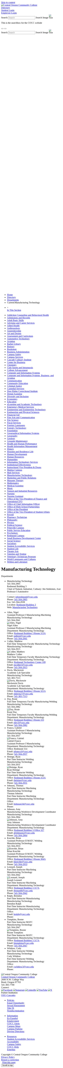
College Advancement (17, 370)
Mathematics (13, 483)
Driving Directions (15, 1031)
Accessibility (13, 1041)
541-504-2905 (20, 599)
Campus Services (15, 357)
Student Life (12, 548)
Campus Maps (13, 1026)
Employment (13, 1021)
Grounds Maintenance (17, 441)
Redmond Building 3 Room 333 (29, 720)
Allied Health (13, 325)
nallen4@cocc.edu (22, 636)
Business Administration (18, 352)
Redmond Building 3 (26, 604)
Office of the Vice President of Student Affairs (28, 512)
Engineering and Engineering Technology (26, 409)
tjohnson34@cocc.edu (24, 804)
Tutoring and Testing (16, 554)
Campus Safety (14, 354)
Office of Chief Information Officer (23, 504)
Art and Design (14, 333)
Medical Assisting (15, 485)
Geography (12, 436)
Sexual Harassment (16, 1005)
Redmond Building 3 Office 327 (29, 830)
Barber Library (14, 344)
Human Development (17, 454)
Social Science (14, 541)
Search (4, 17)
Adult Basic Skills (15, 320)
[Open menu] (5, 28)
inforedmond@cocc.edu (26, 597)
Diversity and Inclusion (18, 396)
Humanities (12, 459)
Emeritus (11, 1049)
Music (10, 488)
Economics (12, 399)
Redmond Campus (15, 535)
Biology (11, 346)
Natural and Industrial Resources (22, 491)
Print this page (9, 1062)
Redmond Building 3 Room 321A (30, 691)
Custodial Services (15, 388)
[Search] (2, 28)
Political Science (14, 525)
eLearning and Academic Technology (24, 404)
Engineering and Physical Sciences (23, 412)
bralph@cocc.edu (22, 914)
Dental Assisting (14, 394)
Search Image (42, 17)
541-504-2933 (20, 864)
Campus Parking (14, 1029)
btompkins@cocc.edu (24, 943)
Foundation (12, 430)
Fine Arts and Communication (21, 417)
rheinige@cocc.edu (23, 780)
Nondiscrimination (15, 1011)
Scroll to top (7, 1065)
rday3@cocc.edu (21, 722)
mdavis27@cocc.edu (23, 693)
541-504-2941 (20, 638)
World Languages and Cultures (21, 559)
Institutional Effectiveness (19, 464)
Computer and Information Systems (23, 373)
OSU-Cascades (8, 995)
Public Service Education (18, 530)
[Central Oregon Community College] (19, 5)
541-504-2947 (20, 945)
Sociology (11, 543)
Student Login (7, 10)
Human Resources (15, 457)
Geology (11, 438)
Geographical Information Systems (23, 433)
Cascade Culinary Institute (19, 359)
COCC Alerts (13, 1023)
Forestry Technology (16, 428)
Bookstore (12, 349)
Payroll (10, 514)
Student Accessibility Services (21, 546)
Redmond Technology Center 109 (30, 662)
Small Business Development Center (24, 538)
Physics (10, 522)
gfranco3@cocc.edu (23, 751)
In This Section (14, 310)
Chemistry (12, 365)
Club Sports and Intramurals (20, 367)
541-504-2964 (20, 835)
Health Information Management (22, 446)
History (10, 449)
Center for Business (16, 362)
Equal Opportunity (15, 1003)
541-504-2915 (20, 667)
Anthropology (13, 328)
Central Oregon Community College (18, 977)
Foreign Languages (16, 425)
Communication (14, 380)
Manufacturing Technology (19, 475)
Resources (12, 1036)
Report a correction (10, 1060)
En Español (12, 1018)
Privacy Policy (8, 1057)
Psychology (12, 533)
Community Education (17, 383)
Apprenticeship (14, 331)
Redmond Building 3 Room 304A (30, 859)
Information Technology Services (22, 462)
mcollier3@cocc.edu (23, 665)
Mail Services (13, 472)
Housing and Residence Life (20, 451)
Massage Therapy (15, 480)
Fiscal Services (14, 422)
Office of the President (17, 509)
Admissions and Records (18, 317)
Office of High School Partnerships (23, 506)
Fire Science (12, 420)
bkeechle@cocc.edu (23, 861)
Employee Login (9, 13)
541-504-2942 (20, 893)
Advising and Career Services (21, 323)
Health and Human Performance (22, 443)
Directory (5, 7)
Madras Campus (14, 470)
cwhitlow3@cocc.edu (24, 966)
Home (10, 294)
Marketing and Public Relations (21, 478)
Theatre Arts (12, 551)
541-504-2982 (20, 725)
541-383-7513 (20, 696)
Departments (13, 300)
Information (12, 1015)
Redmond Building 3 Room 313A (30, 633)
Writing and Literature (17, 562)
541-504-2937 (20, 754)
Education (11, 401)
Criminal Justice (14, 386)
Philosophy (12, 520)
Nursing (11, 493)
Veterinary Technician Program (21, 556)
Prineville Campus (15, 527)
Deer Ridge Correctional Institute (22, 391)
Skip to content (8, 2)
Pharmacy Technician (17, 517)
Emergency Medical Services (20, 407)
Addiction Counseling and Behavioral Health (28, 315)
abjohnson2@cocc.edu (24, 833)
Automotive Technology (18, 338)
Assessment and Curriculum (20, 336)
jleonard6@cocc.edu (23, 890)
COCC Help (13, 1047)
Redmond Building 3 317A (26, 888)
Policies (10, 1000)
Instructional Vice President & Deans (24, 467)
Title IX (10, 1008)
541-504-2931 (20, 783)
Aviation (11, 341)
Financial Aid (13, 415)
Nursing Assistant (15, 496)
